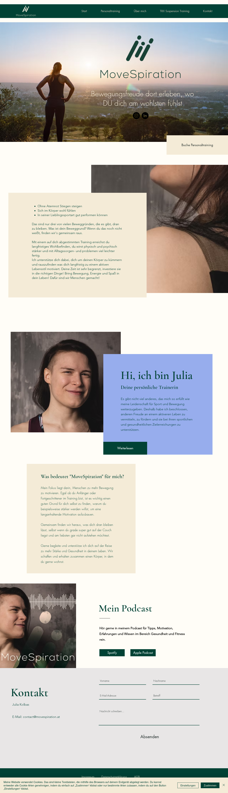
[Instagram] (136, 115)
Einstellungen (188, 785)
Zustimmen (210, 785)
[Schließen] (224, 785)
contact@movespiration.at (41, 717)
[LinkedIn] (145, 115)
